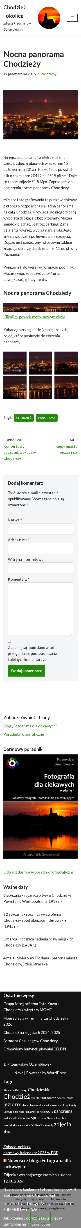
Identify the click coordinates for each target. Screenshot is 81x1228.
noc (42, 1111)
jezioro (11, 1104)
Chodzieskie (39, 1089)
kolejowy (35, 1105)
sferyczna (24, 1118)
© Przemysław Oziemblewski (27, 1064)
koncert (44, 1105)
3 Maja (7, 1090)
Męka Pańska (32, 1111)
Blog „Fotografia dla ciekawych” (30, 726)
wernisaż (23, 1125)
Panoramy (48, 74)
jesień (70, 1098)
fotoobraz (49, 1098)
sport (36, 1117)
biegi (24, 1090)
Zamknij (40, 1217)
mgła (15, 1111)
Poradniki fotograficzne (23, 734)
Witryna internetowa (25, 559)
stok (44, 1118)
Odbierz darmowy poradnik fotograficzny (38, 872)
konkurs (54, 1105)
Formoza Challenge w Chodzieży (30, 1040)
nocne (48, 1111)
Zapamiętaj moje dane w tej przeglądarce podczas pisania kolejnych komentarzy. (32, 653)
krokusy (64, 1105)
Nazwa (15, 520)
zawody (48, 1125)
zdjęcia (62, 1124)
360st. (15, 1090)
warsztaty (10, 1125)
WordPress (57, 1073)
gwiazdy (60, 1097)
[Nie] (75, 1208)
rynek (13, 1118)
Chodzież (24, 418)
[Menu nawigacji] (72, 18)
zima (7, 1131)
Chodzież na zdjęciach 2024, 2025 (31, 1032)
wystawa (35, 1125)
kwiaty (72, 1105)
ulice (63, 1118)
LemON (7, 1111)
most (21, 1111)
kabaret (24, 1105)
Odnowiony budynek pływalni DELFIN (34, 1049)
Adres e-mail (20, 539)
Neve (18, 1073)
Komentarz (18, 579)
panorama (46, 418)
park (6, 1118)
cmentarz (36, 1097)
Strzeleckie (53, 1118)
